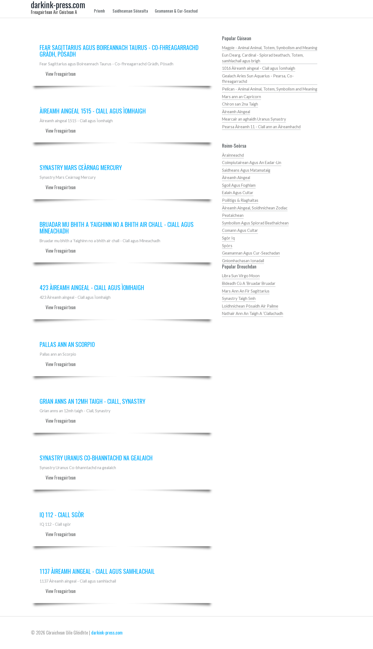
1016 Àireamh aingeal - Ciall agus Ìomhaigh (258, 68)
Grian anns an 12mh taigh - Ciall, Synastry (92, 401)
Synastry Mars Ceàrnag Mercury (81, 167)
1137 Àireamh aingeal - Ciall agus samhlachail (97, 571)
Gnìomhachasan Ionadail (243, 260)
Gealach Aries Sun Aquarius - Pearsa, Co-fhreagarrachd (258, 79)
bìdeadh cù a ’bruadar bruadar (249, 283)
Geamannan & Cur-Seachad (176, 11)
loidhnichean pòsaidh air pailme (250, 306)
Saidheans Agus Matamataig (246, 170)
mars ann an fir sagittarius (246, 291)
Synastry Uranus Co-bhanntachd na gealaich (96, 458)
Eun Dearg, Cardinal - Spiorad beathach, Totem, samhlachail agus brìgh (263, 58)
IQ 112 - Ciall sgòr (62, 514)
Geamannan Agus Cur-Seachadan (251, 253)
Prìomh (99, 11)
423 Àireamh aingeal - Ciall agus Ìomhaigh (92, 287)
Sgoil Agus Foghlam (239, 185)
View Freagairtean (61, 74)
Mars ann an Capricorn (241, 96)
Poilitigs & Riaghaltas (240, 200)
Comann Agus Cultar (240, 230)
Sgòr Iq (228, 238)
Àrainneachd (233, 155)
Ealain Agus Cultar (237, 192)
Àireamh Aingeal (236, 111)
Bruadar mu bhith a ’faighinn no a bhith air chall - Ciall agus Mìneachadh (117, 227)
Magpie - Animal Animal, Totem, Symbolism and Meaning (269, 47)
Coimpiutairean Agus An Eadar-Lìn (251, 162)
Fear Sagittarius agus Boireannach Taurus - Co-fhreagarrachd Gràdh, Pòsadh (119, 50)
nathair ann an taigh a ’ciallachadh (252, 313)
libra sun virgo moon (241, 275)
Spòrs (227, 245)
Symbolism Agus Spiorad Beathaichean (255, 223)
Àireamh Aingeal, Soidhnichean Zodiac (255, 208)
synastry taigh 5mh (239, 298)
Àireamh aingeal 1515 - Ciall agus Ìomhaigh (93, 111)
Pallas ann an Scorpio (67, 344)
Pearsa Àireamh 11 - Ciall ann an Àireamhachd (261, 126)
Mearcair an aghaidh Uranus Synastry (254, 119)
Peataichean (233, 215)
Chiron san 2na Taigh (240, 104)
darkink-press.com (107, 632)
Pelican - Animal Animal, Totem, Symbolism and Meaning (269, 89)
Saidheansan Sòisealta (130, 11)
